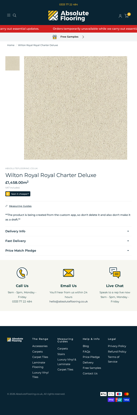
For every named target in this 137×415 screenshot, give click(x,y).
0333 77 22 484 (68, 4)
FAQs (86, 351)
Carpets (37, 351)
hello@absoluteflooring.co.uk (68, 301)
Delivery (88, 362)
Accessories (39, 346)
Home (10, 45)
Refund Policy (117, 351)
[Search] (14, 15)
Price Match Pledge (20, 250)
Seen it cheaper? (20, 194)
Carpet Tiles (40, 357)
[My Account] (120, 16)
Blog (86, 346)
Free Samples (92, 368)
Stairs (61, 354)
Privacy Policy (117, 346)
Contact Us (90, 373)
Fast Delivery (15, 241)
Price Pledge (91, 357)
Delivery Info (15, 231)
